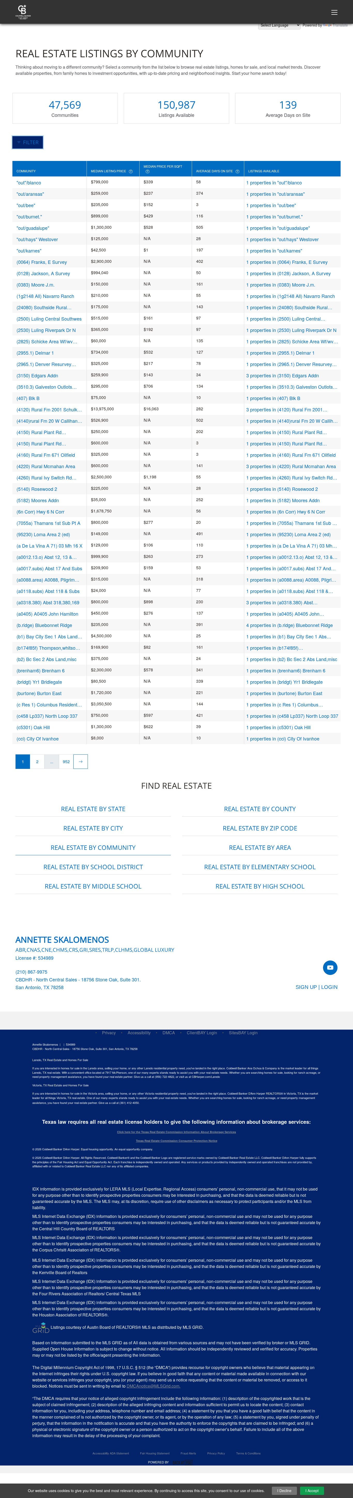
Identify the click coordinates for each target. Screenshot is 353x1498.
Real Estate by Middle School (93, 886)
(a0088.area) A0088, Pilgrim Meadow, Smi (46, 579)
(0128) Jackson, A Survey (43, 273)
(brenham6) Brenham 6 (41, 670)
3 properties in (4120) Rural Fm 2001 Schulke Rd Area (284, 409)
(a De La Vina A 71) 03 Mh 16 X (49, 545)
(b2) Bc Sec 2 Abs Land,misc (46, 659)
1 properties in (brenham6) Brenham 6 (285, 670)
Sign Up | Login (316, 987)
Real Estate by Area (260, 847)
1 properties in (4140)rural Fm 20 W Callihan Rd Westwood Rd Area (292, 420)
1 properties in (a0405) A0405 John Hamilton (282, 613)
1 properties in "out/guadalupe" (278, 227)
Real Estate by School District (93, 866)
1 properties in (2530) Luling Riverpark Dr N (291, 330)
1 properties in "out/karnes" (274, 250)
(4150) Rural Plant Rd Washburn (39, 432)
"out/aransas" (30, 193)
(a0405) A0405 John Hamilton (47, 613)
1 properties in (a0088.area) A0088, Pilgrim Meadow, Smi (290, 579)
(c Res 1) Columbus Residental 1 (49, 704)
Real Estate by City (93, 828)
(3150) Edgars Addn (37, 375)
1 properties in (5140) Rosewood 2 (282, 488)
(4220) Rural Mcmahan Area (46, 466)
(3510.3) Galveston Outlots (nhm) (44, 386)
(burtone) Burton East (39, 693)
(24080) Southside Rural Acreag (42, 307)
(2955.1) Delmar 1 (35, 352)
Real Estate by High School (260, 886)
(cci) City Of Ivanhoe (38, 738)
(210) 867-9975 (31, 971)
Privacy (109, 1033)
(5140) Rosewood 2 (37, 488)
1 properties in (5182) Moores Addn (283, 500)
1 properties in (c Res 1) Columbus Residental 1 (282, 704)
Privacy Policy (216, 1453)
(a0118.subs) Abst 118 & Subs (48, 591)
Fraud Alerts (188, 1453)
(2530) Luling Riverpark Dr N (46, 330)
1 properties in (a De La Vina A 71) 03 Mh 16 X (289, 545)
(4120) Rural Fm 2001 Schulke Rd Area (48, 409)
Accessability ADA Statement (111, 1453)
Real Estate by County (260, 808)
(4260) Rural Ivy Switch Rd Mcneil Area (44, 477)
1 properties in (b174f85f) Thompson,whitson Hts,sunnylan (279, 647)
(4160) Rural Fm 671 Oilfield (46, 454)
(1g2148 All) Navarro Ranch (45, 295)
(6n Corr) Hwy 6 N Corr (40, 511)
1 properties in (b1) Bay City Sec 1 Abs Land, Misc (286, 636)
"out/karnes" (29, 250)
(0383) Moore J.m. (36, 284)
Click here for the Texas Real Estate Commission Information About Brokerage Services (176, 1132)
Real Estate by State (93, 808)
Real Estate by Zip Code (260, 828)
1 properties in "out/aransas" (275, 193)
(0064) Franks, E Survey (42, 261)
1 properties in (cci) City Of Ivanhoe (282, 738)
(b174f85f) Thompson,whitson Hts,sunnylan (47, 647)
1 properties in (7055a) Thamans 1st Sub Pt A (291, 522)
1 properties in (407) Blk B (273, 398)
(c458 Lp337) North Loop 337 (47, 715)
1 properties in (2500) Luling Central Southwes (283, 318)
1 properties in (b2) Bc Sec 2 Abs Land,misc (291, 659)
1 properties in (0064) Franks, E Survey (287, 261)
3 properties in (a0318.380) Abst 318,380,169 (279, 602)
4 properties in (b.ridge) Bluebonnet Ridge (289, 625)
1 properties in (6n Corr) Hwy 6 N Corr (285, 511)
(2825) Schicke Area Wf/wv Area (45, 341)
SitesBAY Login (243, 1033)
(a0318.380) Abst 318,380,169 (48, 602)
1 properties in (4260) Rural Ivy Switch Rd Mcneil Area (289, 477)
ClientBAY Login (202, 1033)
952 (66, 761)
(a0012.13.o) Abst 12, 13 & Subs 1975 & (44, 556)
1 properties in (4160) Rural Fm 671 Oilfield (291, 454)
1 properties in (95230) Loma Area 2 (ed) (288, 534)
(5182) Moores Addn (38, 500)
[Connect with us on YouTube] (330, 967)
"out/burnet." (29, 216)
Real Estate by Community (93, 847)
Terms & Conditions (248, 1453)
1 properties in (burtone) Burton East (284, 693)
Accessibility (139, 1033)
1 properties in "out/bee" (271, 205)
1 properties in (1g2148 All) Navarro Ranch (290, 295)
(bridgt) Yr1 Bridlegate (39, 681)
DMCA (169, 1033)
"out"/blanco (29, 182)
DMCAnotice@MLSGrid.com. (153, 1386)
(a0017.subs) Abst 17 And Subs (49, 568)
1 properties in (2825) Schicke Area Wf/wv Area (289, 341)
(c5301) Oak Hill (33, 727)
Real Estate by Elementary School (260, 866)
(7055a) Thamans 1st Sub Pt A (48, 522)
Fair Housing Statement (155, 1453)
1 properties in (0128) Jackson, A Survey (288, 273)
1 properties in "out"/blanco (274, 182)
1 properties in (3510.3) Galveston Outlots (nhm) (289, 386)
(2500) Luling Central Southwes (49, 318)
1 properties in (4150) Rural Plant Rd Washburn (284, 432)
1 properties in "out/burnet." (274, 216)
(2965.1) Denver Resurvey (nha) (44, 364)
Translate (340, 25)
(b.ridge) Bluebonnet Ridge (44, 625)
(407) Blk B (28, 398)
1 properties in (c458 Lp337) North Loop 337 (292, 715)
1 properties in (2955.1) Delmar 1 (280, 352)
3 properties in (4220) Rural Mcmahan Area (291, 466)
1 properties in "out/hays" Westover (282, 239)
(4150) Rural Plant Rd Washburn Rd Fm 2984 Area (46, 443)
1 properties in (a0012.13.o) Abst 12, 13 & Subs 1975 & (289, 556)
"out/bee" (26, 205)
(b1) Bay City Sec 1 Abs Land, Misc (48, 636)
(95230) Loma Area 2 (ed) (43, 534)
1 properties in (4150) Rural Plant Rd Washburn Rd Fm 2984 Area (284, 443)
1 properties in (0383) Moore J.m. (280, 284)
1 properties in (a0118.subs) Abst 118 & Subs (287, 591)
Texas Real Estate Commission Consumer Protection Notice (176, 1141)
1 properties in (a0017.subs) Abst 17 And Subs (288, 568)
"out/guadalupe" (33, 227)
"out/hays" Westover (37, 239)
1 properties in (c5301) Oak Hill (278, 727)
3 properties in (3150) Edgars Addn (282, 375)
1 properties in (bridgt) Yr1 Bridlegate (284, 681)
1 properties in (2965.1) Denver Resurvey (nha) (289, 364)
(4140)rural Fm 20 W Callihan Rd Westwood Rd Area (47, 420)
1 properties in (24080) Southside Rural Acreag (287, 307)
